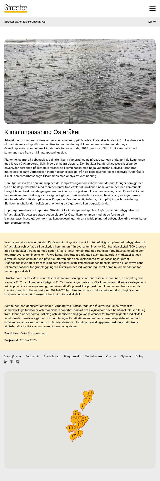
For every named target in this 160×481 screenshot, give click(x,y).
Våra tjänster (12, 356)
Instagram (11, 361)
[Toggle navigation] (144, 8)
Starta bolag (52, 356)
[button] (72, 438)
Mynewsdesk (17, 361)
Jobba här (32, 356)
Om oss (111, 356)
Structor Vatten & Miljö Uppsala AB (25, 21)
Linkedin (5, 361)
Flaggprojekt (72, 356)
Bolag (139, 356)
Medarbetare (93, 356)
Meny (152, 21)
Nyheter (126, 356)
